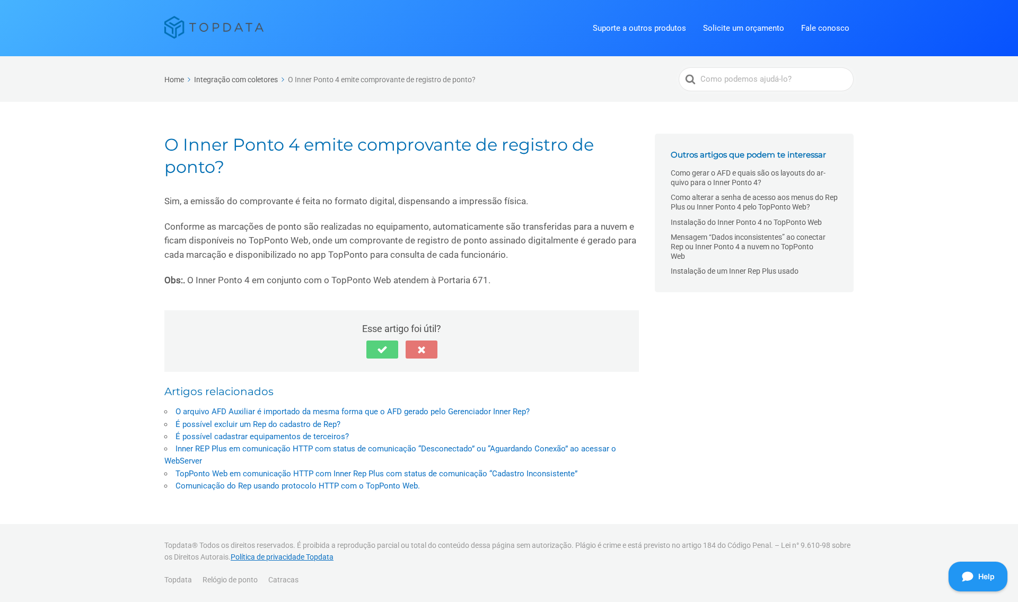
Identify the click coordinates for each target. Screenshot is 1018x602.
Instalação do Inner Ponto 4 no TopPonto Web (746, 222)
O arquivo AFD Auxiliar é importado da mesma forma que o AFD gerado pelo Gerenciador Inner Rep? (352, 411)
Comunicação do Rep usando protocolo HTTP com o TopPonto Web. (297, 486)
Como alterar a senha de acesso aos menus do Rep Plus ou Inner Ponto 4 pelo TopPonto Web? (754, 202)
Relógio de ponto (230, 579)
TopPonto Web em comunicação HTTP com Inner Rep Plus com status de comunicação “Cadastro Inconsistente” (376, 473)
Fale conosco (825, 28)
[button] (382, 350)
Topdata (178, 579)
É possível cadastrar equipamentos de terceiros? (262, 436)
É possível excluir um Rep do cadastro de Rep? (257, 424)
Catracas (283, 579)
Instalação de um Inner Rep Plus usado (734, 271)
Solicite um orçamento (743, 28)
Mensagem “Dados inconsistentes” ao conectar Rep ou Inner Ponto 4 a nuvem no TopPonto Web (748, 246)
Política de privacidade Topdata (282, 557)
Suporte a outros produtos (639, 28)
